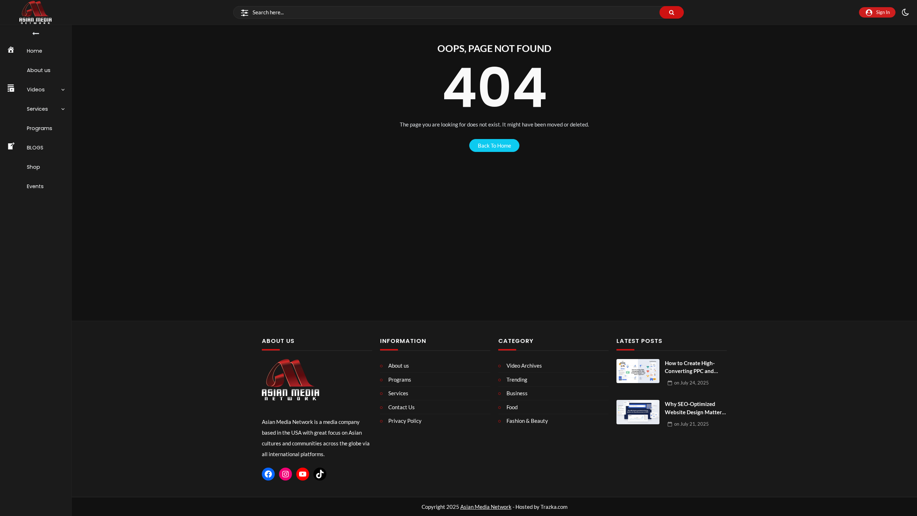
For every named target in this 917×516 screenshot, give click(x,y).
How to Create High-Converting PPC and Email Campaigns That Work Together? (692, 367)
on (691, 383)
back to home (494, 145)
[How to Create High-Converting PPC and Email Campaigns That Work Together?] (637, 371)
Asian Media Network (486, 506)
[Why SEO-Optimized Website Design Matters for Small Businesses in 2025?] (637, 412)
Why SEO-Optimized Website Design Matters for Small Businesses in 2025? (694, 408)
